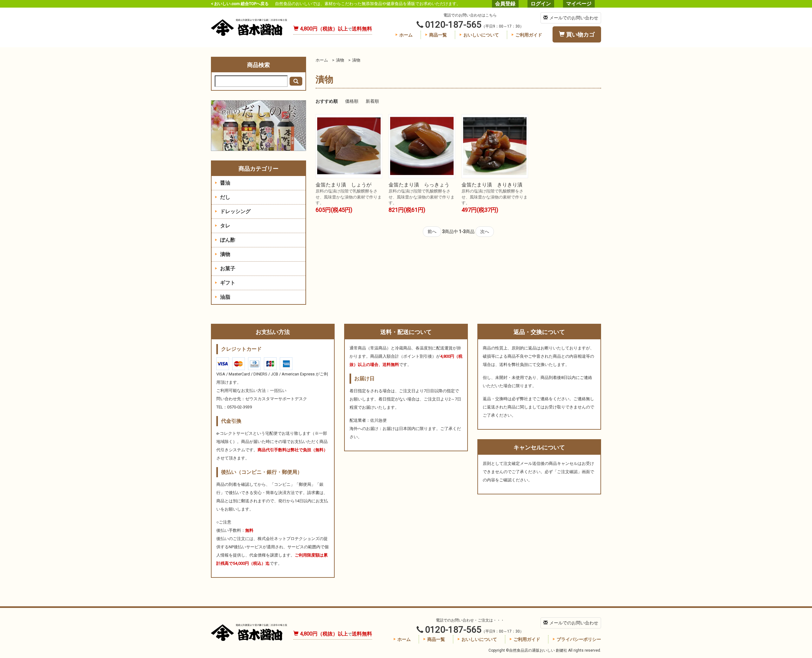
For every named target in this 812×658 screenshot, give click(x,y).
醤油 (224, 183)
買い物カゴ (580, 34)
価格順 (351, 101)
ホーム (406, 34)
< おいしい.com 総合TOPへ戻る (240, 3)
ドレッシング (235, 211)
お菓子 (227, 268)
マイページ (579, 4)
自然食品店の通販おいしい (249, 27)
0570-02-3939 (239, 407)
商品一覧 (438, 34)
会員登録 (505, 4)
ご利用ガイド (528, 34)
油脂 (224, 297)
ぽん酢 (227, 240)
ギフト (227, 283)
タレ (224, 226)
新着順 (372, 101)
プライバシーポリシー (579, 639)
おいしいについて (481, 34)
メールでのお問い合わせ (573, 17)
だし (224, 197)
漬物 (340, 60)
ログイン (541, 4)
